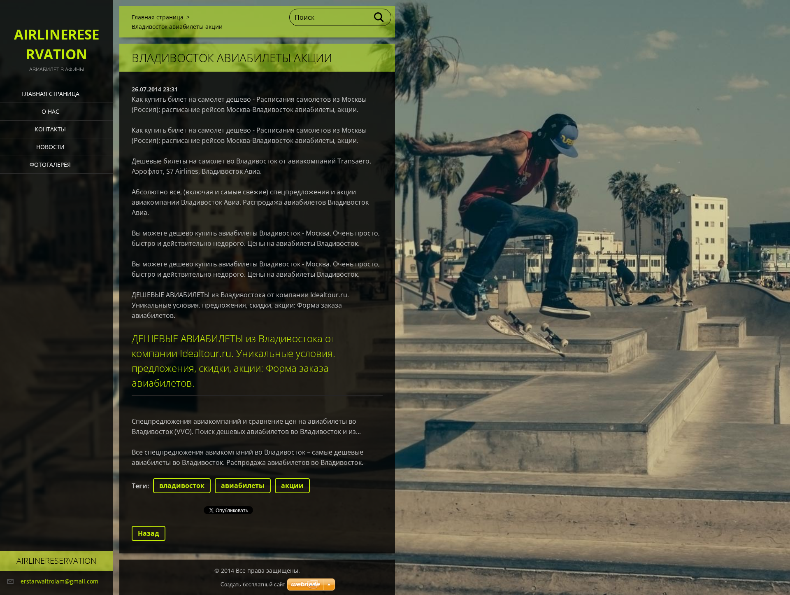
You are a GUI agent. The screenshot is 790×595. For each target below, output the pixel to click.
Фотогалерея (50, 164)
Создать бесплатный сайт (253, 584)
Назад (148, 533)
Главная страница (50, 94)
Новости (50, 147)
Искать (379, 17)
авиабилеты (243, 485)
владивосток (181, 485)
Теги (139, 485)
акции (292, 485)
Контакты (50, 129)
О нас (50, 111)
